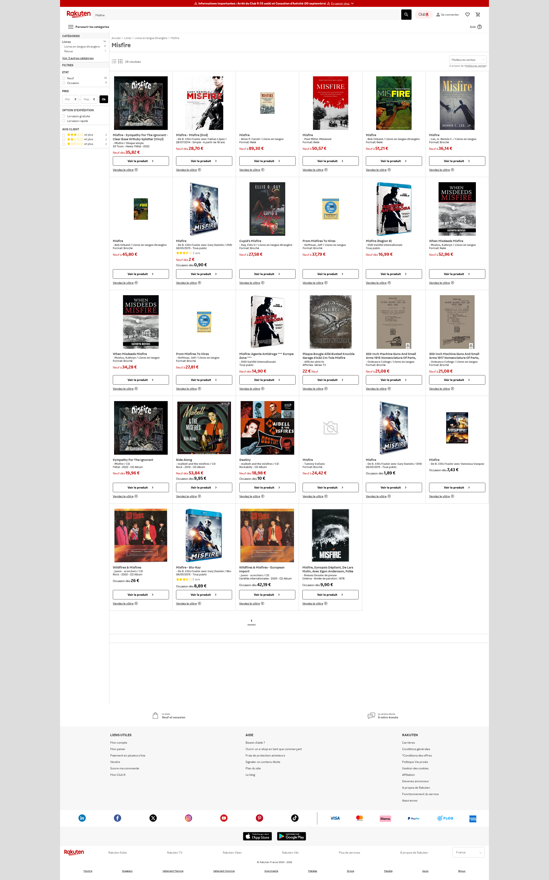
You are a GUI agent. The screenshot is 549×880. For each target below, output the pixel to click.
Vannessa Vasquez (472, 463)
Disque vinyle (135, 143)
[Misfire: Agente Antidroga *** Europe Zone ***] (267, 322)
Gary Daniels (216, 245)
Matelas (312, 870)
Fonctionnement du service (420, 794)
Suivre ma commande (124, 768)
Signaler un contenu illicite (263, 762)
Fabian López (216, 139)
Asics (425, 870)
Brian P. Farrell (251, 139)
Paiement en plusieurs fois (127, 755)
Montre (88, 870)
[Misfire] (267, 103)
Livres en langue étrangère (403, 139)
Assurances (409, 800)
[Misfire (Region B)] (394, 209)
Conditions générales (416, 749)
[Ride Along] (204, 428)
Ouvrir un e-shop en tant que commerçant (274, 749)
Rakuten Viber (232, 852)
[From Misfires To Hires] (331, 209)
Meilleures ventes (475, 65)
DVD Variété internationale (385, 245)
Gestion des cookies (415, 768)
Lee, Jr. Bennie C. (442, 139)
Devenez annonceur (415, 781)
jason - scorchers (126, 571)
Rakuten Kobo (117, 852)
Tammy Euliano (314, 463)
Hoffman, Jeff (313, 245)
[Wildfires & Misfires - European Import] (267, 535)
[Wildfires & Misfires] (141, 535)
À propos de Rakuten (414, 852)
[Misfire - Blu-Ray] (204, 535)
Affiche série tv (314, 361)
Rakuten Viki (290, 852)
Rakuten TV (174, 852)
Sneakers (127, 870)
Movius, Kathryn (442, 245)
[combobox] (243, 15)
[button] (343, 3)
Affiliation (408, 774)
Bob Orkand (376, 139)
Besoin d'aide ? (255, 742)
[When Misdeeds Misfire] (457, 209)
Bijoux (461, 870)
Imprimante (271, 870)
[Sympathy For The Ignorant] (141, 428)
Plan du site (253, 768)
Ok (104, 99)
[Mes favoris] (467, 14)
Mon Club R (117, 774)
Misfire (119, 143)
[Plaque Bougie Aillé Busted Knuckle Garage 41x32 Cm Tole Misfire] (331, 322)
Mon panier (117, 749)
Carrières (408, 742)
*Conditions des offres (417, 755)
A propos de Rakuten (416, 787)
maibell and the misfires (194, 463)
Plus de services (349, 852)
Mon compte (118, 742)
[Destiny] (267, 428)
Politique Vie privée (415, 762)
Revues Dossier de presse (320, 575)
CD (128, 463)
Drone (350, 870)
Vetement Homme (224, 870)
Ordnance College (379, 361)
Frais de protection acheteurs (265, 755)
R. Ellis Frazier (191, 139)
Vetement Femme (173, 870)
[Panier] (478, 14)
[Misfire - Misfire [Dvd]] (204, 103)
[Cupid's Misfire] (267, 209)
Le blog (250, 774)
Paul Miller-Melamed (317, 139)
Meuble (388, 870)
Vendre (115, 762)
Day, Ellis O (248, 245)
